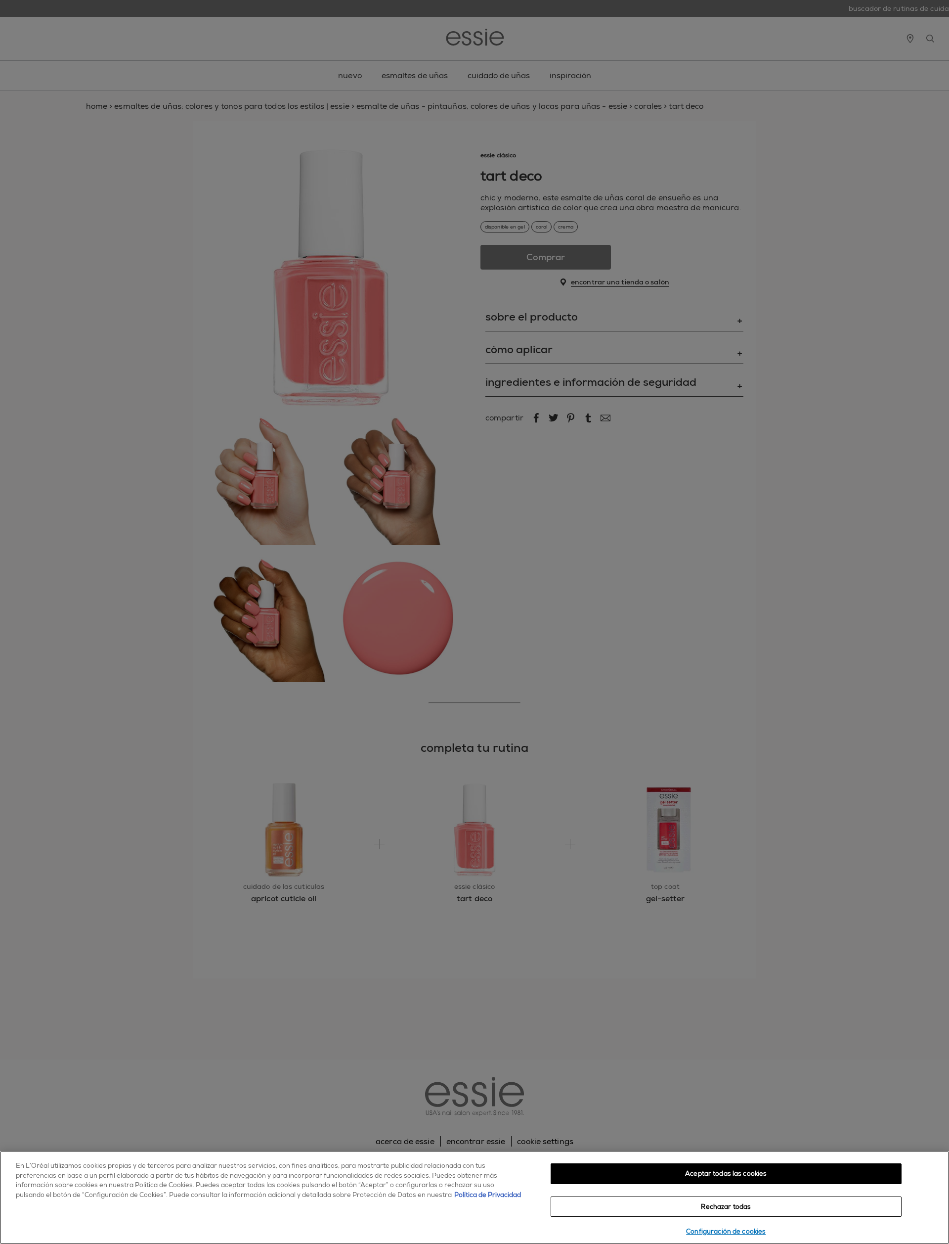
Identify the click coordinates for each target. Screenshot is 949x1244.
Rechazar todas (726, 1206)
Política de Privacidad (487, 1195)
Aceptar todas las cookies (726, 1173)
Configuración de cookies (726, 1231)
